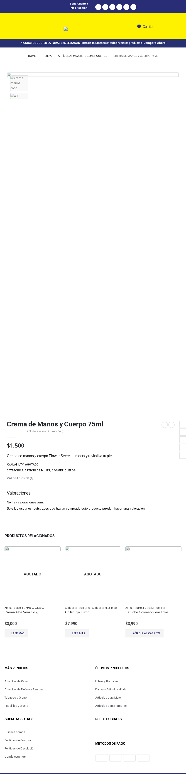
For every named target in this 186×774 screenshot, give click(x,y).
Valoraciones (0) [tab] (20, 478)
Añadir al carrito (146, 633)
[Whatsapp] (112, 7)
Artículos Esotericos (78, 608)
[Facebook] (98, 7)
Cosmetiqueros (64, 470)
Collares (119, 608)
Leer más (17, 633)
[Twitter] (119, 7)
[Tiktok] (126, 7)
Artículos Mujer (37, 470)
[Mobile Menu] (27, 42)
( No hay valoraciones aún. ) (45, 431)
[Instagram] (105, 7)
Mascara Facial (35, 608)
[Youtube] (133, 7)
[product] (153, 574)
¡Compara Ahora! (154, 43)
